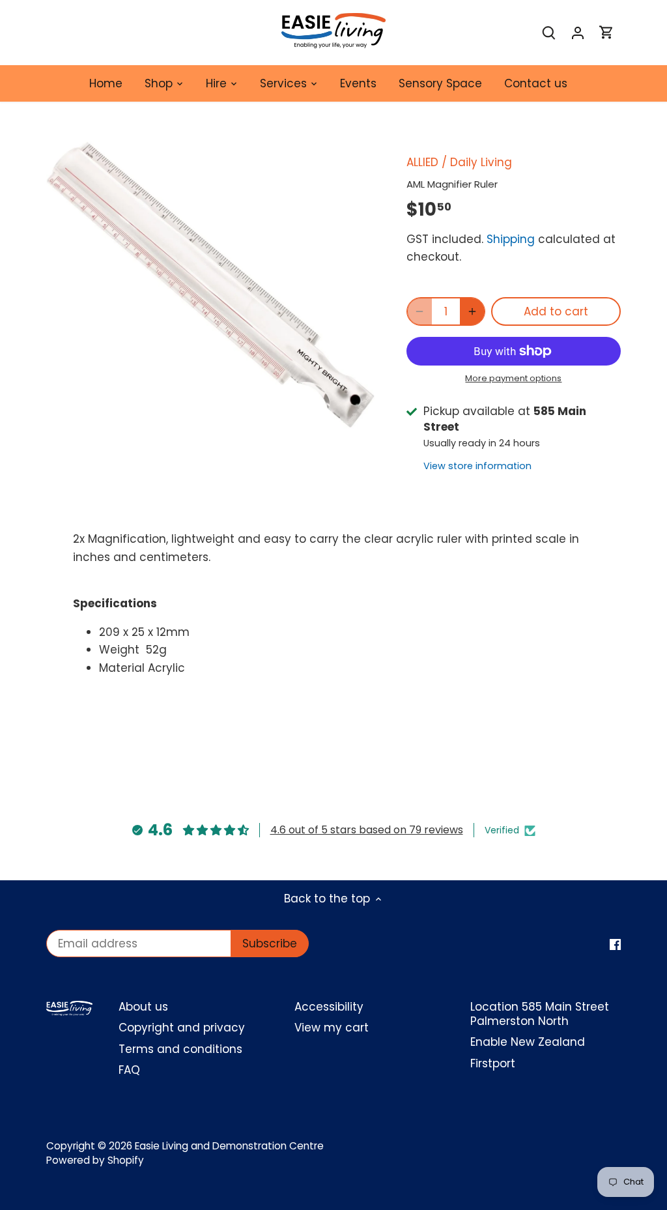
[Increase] (472, 311)
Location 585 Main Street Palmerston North (539, 1014)
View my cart (331, 1027)
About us (143, 1007)
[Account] (577, 33)
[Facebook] (615, 944)
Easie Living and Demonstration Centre (229, 1146)
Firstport (492, 1063)
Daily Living (481, 162)
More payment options (513, 378)
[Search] (549, 33)
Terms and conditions (180, 1049)
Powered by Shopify (95, 1160)
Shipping (511, 239)
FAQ (129, 1070)
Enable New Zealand (527, 1042)
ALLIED (422, 162)
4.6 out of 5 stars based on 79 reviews (366, 829)
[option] (210, 285)
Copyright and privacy (182, 1027)
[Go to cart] (606, 33)
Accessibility (328, 1007)
